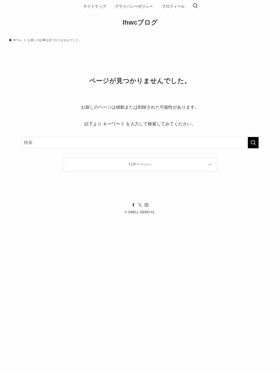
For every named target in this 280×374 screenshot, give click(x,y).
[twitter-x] (140, 205)
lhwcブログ (140, 22)
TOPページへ (139, 164)
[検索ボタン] (195, 6)
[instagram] (146, 205)
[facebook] (133, 205)
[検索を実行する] (253, 142)
